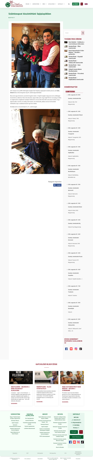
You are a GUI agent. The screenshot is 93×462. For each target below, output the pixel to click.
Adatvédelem (40, 458)
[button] (69, 4)
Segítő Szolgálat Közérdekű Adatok (65, 458)
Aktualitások (51, 4)
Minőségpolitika (53, 453)
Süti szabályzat (27, 458)
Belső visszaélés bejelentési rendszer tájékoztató (52, 458)
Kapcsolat (60, 4)
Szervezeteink (35, 4)
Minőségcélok (40, 453)
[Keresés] (82, 33)
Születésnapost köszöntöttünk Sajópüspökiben (30, 13)
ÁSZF (27, 453)
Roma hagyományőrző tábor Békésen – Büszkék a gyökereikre (76, 52)
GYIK (65, 453)
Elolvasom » (14, 403)
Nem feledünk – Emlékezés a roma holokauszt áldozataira (20, 388)
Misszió (45, 414)
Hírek (43, 4)
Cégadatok (15, 453)
